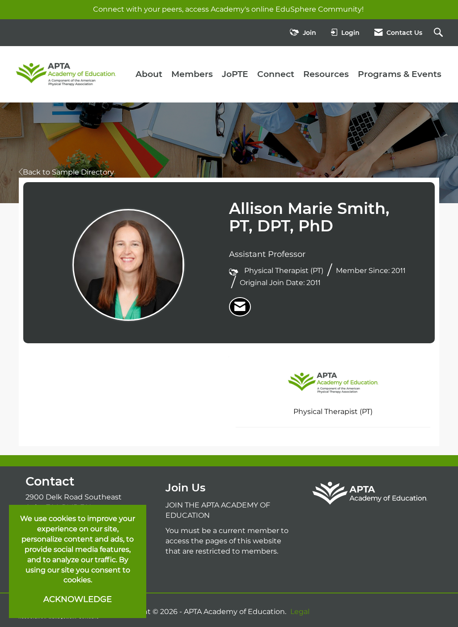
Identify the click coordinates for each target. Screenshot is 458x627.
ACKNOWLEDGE (77, 599)
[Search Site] (439, 32)
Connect (275, 74)
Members (192, 74)
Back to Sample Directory (68, 172)
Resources (326, 74)
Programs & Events (399, 74)
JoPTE (235, 74)
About (149, 74)
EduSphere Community (319, 9)
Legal (300, 611)
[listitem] (240, 307)
